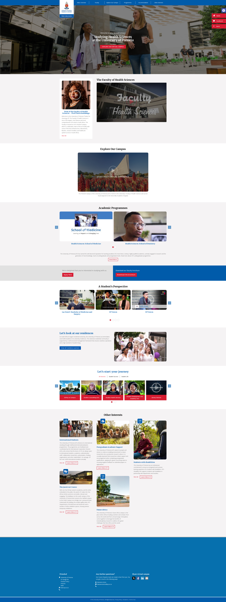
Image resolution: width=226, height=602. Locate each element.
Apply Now (68, 275)
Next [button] (169, 227)
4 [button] (118, 320)
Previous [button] (56, 227)
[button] (223, 10)
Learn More (71, 463)
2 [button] (116, 247)
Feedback (219, 21)
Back (218, 26)
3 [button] (116, 320)
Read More (113, 259)
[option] (86, 229)
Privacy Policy (118, 599)
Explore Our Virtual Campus (113, 47)
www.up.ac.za (65, 587)
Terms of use (132, 599)
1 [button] (113, 247)
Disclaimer (125, 599)
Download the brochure (126, 275)
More (63, 136)
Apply (218, 16)
